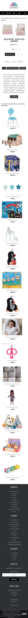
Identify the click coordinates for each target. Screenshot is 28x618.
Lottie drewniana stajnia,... (12, 149)
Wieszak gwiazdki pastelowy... (13, 196)
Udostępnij (7, 61)
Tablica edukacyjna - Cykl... (12, 290)
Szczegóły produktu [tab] (12, 68)
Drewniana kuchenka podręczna (12, 454)
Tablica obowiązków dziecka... (12, 384)
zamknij (24, 613)
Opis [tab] (4, 68)
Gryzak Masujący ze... (12, 360)
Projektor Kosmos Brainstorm (13, 173)
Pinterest (21, 61)
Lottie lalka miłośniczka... (13, 407)
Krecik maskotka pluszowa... (12, 313)
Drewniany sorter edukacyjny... (12, 430)
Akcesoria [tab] (22, 68)
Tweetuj (14, 61)
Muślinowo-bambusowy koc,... (13, 337)
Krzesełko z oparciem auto (12, 126)
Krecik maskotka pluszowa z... (13, 266)
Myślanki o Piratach (12, 220)
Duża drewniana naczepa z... (13, 477)
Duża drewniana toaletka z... (13, 243)
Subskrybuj (14, 579)
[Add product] (21, 54)
